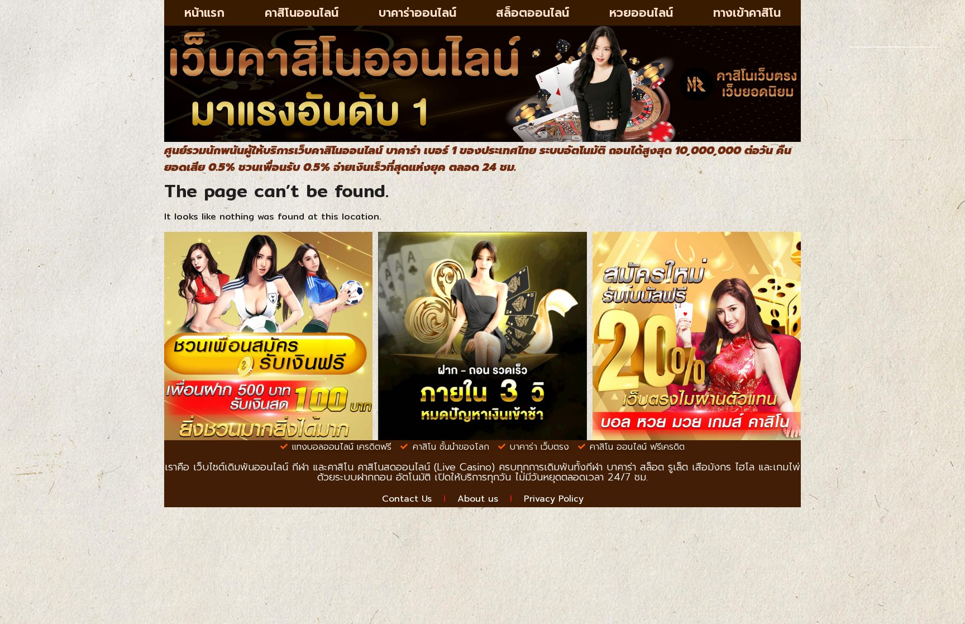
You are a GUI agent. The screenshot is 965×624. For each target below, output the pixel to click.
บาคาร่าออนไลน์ (417, 13)
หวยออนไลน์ (641, 13)
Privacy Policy (554, 499)
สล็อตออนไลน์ (532, 13)
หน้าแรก (204, 13)
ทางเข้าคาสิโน (747, 13)
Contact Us (407, 499)
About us (477, 499)
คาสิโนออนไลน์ (301, 13)
